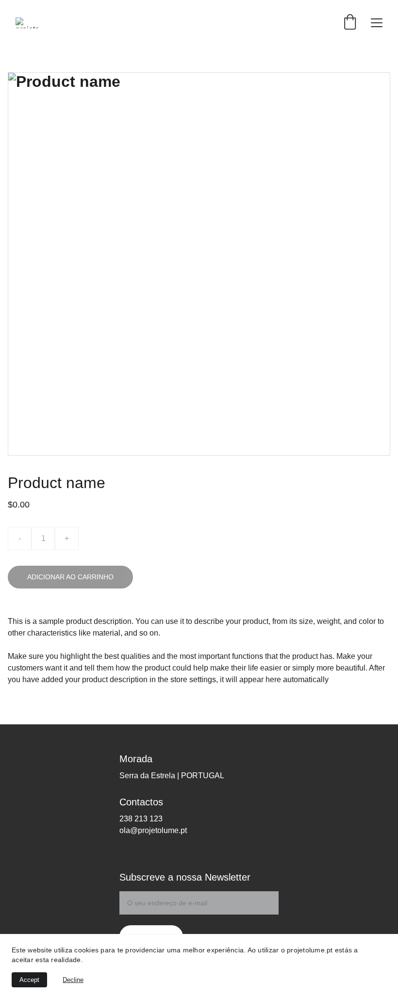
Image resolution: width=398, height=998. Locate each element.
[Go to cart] (350, 23)
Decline (73, 979)
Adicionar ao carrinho (70, 577)
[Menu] (376, 22)
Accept (29, 979)
